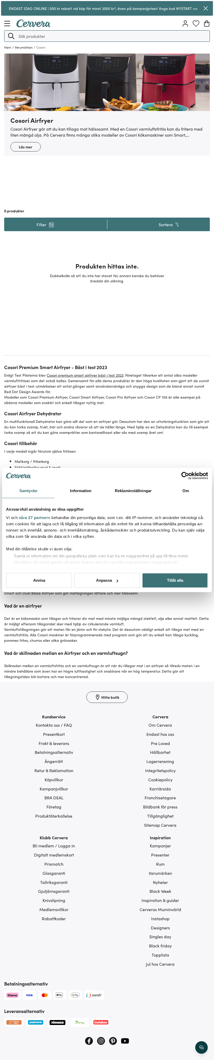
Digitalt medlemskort (54, 855)
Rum (160, 864)
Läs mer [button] (25, 146)
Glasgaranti (54, 873)
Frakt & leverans (54, 743)
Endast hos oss (160, 734)
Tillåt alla (175, 580)
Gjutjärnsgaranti (53, 891)
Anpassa (104, 580)
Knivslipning (54, 900)
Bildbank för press (160, 806)
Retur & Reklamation (53, 770)
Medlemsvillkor (53, 909)
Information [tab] (80, 490)
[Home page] (33, 25)
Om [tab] (185, 490)
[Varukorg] (207, 23)
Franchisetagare (160, 797)
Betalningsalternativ (54, 752)
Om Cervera (160, 725)
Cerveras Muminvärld (160, 909)
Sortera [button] (166, 224)
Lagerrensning (160, 761)
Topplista (160, 955)
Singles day (160, 936)
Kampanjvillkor (54, 788)
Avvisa (39, 580)
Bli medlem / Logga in (54, 845)
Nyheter (160, 882)
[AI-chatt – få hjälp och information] (201, 1047)
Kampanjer (160, 845)
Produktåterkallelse (53, 816)
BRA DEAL (53, 797)
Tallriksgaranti (54, 882)
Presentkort (54, 734)
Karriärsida (160, 788)
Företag (53, 806)
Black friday (160, 945)
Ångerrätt (54, 761)
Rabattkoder (54, 918)
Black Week (160, 891)
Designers (160, 927)
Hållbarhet (160, 752)
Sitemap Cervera (160, 825)
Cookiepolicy (160, 779)
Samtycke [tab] (28, 490)
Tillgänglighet (160, 816)
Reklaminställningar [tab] (133, 490)
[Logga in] (185, 23)
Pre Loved (160, 743)
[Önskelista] (196, 23)
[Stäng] (205, 8)
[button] (11, 36)
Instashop (160, 918)
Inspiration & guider (160, 900)
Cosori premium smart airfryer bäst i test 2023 (85, 375)
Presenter (160, 855)
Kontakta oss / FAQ (54, 725)
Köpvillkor (54, 779)
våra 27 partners (34, 517)
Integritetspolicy (160, 770)
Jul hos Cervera (160, 964)
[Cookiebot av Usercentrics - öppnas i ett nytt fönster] (185, 476)
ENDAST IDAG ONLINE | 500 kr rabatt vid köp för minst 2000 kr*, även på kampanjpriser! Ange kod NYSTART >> (103, 8)
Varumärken (160, 873)
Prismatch (53, 864)
